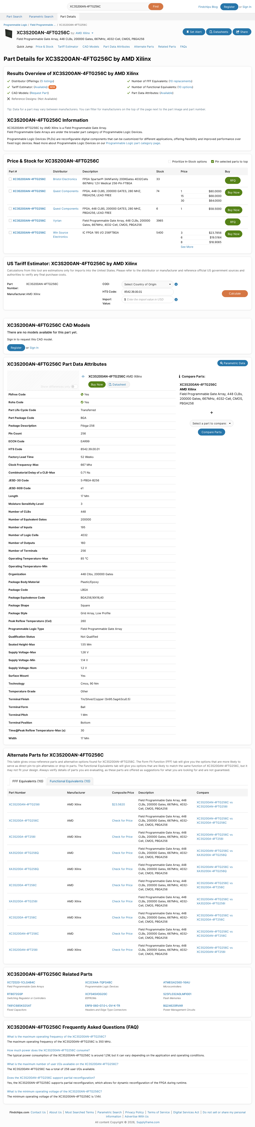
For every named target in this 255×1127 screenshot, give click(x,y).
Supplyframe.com (148, 1122)
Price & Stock (44, 46)
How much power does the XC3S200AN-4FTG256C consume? (48, 1050)
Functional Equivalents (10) (70, 781)
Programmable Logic (15, 24)
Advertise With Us (136, 1116)
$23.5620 (118, 804)
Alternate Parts (144, 46)
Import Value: (107, 301)
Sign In (247, 7)
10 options (185, 87)
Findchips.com (15, 7)
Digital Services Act (186, 1112)
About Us (55, 1112)
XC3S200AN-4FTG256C (29, 179)
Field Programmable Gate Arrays (43, 24)
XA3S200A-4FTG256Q (24, 853)
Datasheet (119, 384)
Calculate (235, 293)
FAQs (183, 46)
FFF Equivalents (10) (27, 781)
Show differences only (55, 386)
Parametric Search (109, 1112)
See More (187, 246)
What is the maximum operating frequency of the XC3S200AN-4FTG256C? (56, 1036)
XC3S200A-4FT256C (23, 885)
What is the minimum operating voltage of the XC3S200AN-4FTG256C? (54, 1091)
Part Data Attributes (116, 46)
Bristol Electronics (65, 179)
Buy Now (234, 192)
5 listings (47, 81)
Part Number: (13, 286)
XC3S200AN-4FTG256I (24, 804)
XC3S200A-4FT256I (22, 836)
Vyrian (57, 220)
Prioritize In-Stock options (189, 161)
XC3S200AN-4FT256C (24, 933)
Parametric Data (234, 363)
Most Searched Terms (79, 1112)
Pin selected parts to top (231, 161)
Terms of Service (158, 1112)
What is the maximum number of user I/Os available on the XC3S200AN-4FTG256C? (62, 1064)
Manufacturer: (15, 294)
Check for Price (122, 820)
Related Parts (167, 46)
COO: (106, 284)
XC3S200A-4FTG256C (24, 820)
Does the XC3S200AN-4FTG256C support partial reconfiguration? (51, 1077)
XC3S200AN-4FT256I (23, 949)
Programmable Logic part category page (133, 143)
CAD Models (91, 46)
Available (40, 87)
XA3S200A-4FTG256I (23, 901)
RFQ (233, 180)
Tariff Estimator (68, 46)
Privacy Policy (134, 1112)
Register (229, 7)
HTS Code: (110, 291)
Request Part (39, 93)
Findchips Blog (208, 7)
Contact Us (38, 1112)
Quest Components (65, 191)
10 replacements (180, 81)
